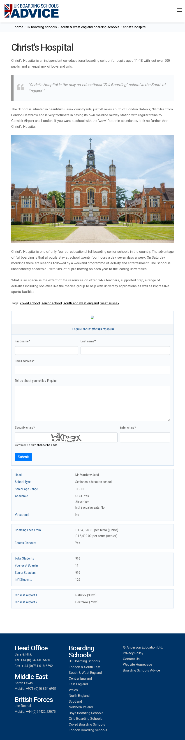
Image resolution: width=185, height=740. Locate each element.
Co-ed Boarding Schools (87, 724)
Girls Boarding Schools (85, 719)
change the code (47, 445)
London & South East (84, 667)
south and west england (81, 303)
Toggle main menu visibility (179, 10)
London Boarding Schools (88, 730)
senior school (52, 303)
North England (79, 696)
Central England (80, 678)
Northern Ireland (81, 707)
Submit (23, 457)
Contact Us (131, 659)
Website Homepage (137, 665)
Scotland (75, 701)
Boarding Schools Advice (141, 670)
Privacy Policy (133, 653)
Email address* (25, 361)
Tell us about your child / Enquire (36, 381)
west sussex (109, 303)
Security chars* (25, 428)
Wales (73, 690)
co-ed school (30, 303)
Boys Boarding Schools (86, 713)
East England (78, 684)
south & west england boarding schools (89, 27)
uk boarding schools (42, 27)
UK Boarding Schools (84, 661)
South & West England (85, 673)
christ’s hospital (134, 27)
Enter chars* (128, 428)
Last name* (88, 341)
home (19, 27)
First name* (22, 341)
